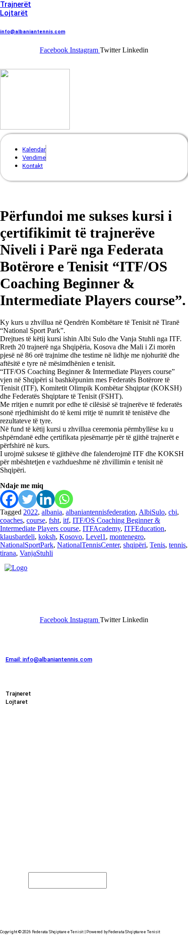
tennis (177, 545)
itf (66, 520)
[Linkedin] (46, 499)
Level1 (96, 537)
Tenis (157, 545)
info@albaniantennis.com (32, 32)
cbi (172, 512)
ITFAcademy (101, 528)
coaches (11, 520)
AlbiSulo (152, 512)
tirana (8, 553)
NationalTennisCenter (88, 545)
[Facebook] (9, 499)
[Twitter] (27, 499)
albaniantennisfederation (101, 512)
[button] (9, 61)
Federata (23, 739)
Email (16, 879)
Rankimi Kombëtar (24, 772)
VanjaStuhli (36, 553)
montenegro (127, 537)
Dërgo (26, 896)
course (35, 520)
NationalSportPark (26, 545)
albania (52, 512)
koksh (47, 537)
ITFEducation (144, 528)
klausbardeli (17, 537)
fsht (54, 520)
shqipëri (134, 545)
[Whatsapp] (64, 499)
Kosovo (70, 537)
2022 (30, 512)
